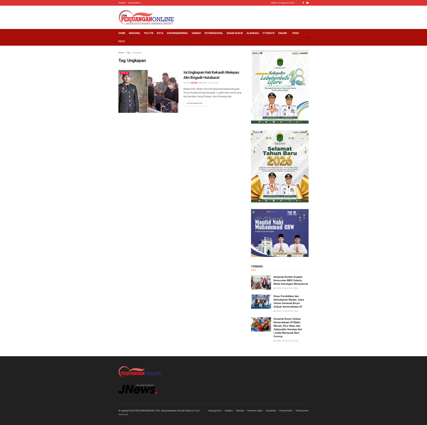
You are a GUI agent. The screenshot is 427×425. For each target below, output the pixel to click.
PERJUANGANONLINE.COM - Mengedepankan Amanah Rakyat (163, 411)
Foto (121, 41)
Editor (194, 83)
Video (295, 33)
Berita (124, 73)
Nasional (134, 33)
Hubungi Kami (134, 3)
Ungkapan (137, 52)
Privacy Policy (285, 410)
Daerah (196, 33)
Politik (148, 33)
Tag (128, 52)
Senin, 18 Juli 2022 (210, 83)
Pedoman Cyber (255, 410)
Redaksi (122, 3)
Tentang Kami (302, 410)
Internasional (214, 33)
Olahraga (253, 33)
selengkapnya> (195, 103)
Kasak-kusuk (235, 33)
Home (121, 33)
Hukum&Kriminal (177, 33)
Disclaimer (271, 410)
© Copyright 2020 (126, 411)
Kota (160, 33)
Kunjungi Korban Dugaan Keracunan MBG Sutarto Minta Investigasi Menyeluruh (291, 280)
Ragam (282, 33)
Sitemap (240, 410)
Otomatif (269, 33)
